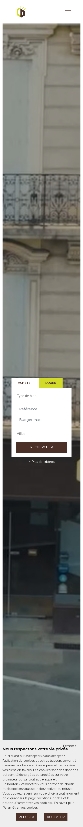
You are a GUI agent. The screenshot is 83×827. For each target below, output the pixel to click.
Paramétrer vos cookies (20, 807)
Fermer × (70, 746)
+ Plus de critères (41, 462)
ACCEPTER (56, 817)
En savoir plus (64, 803)
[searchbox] (42, 396)
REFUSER (26, 817)
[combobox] (41, 396)
